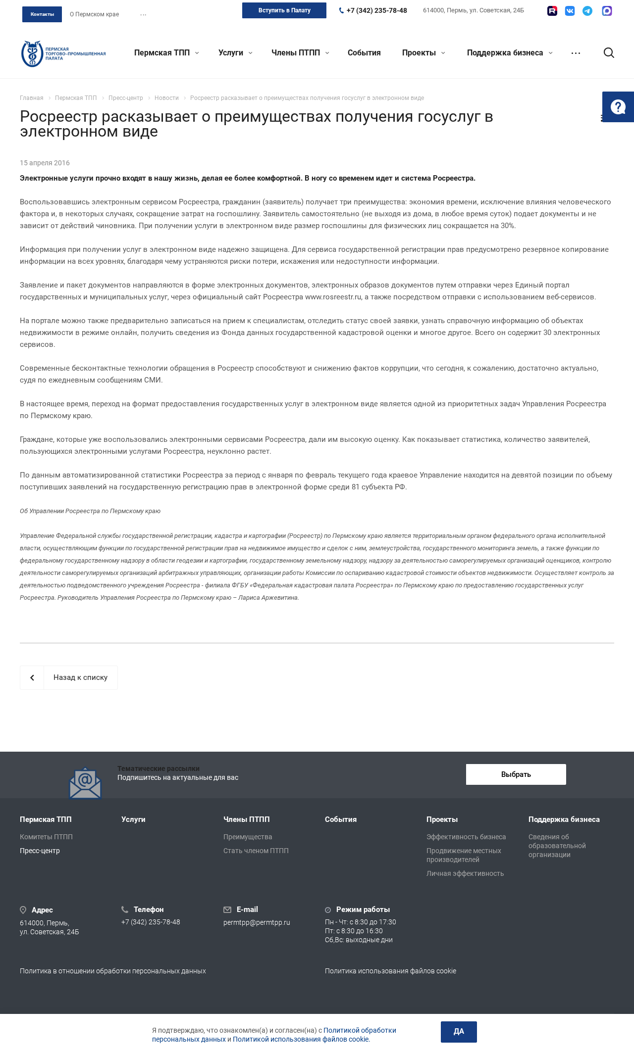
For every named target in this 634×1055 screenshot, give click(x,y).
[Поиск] (604, 53)
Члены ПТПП (296, 52)
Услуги (231, 52)
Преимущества (247, 837)
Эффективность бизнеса (466, 837)
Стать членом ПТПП (256, 851)
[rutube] (552, 11)
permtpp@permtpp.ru (256, 922)
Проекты (420, 52)
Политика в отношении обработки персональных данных (113, 971)
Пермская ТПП (163, 52)
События (364, 52)
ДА (459, 1031)
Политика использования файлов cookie (390, 971)
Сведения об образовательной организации (557, 846)
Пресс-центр (40, 851)
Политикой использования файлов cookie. (301, 1039)
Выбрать (516, 774)
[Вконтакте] (570, 11)
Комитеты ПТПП (46, 837)
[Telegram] (587, 11)
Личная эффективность (465, 873)
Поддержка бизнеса (506, 52)
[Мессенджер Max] (607, 11)
